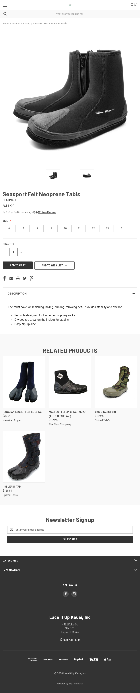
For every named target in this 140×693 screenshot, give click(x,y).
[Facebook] (4, 278)
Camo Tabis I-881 (105, 412)
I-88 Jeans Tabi (12, 486)
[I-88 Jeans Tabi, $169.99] (23, 456)
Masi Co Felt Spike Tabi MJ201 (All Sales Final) (68, 414)
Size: (6, 220)
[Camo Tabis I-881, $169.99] (116, 382)
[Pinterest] (31, 278)
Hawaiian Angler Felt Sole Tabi (23, 412)
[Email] (11, 278)
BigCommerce (76, 683)
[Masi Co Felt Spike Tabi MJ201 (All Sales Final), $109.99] (70, 382)
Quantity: (9, 244)
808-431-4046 (71, 640)
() (135, 4)
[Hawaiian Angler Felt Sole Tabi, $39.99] (23, 382)
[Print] (18, 278)
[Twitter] (25, 278)
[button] (46, 212)
